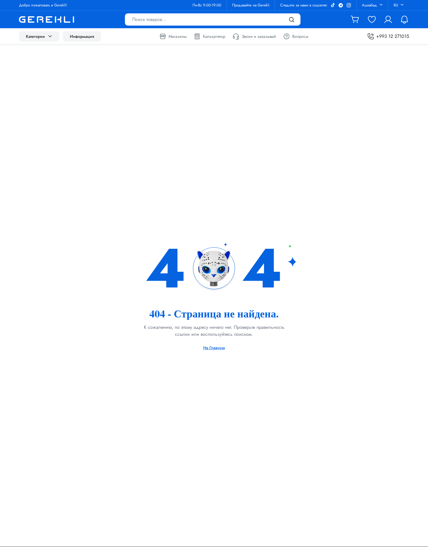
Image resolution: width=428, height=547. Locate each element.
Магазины (178, 36)
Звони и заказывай (259, 36)
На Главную (214, 348)
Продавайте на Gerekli (250, 5)
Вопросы (300, 36)
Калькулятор (214, 36)
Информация (82, 36)
